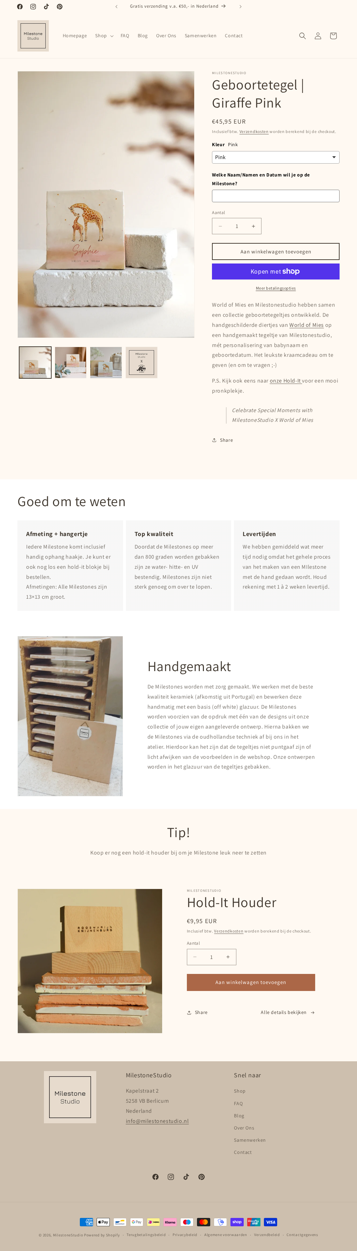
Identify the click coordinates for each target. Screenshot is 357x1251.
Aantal (218, 212)
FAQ (238, 1103)
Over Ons (244, 1128)
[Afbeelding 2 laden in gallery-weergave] (71, 363)
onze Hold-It (286, 380)
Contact (243, 1152)
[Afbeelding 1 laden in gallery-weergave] (35, 363)
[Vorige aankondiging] (116, 6)
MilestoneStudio (68, 1235)
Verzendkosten (254, 131)
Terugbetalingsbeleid (146, 1234)
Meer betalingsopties (276, 288)
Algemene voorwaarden (225, 1234)
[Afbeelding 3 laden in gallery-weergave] (106, 363)
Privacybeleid (185, 1234)
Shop (239, 1091)
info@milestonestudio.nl (157, 1121)
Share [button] (226, 440)
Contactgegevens (302, 1234)
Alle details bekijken (284, 1012)
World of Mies (306, 325)
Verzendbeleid (267, 1234)
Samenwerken (250, 1140)
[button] (103, 35)
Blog (239, 1115)
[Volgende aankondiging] (240, 6)
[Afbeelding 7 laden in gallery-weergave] (142, 363)
